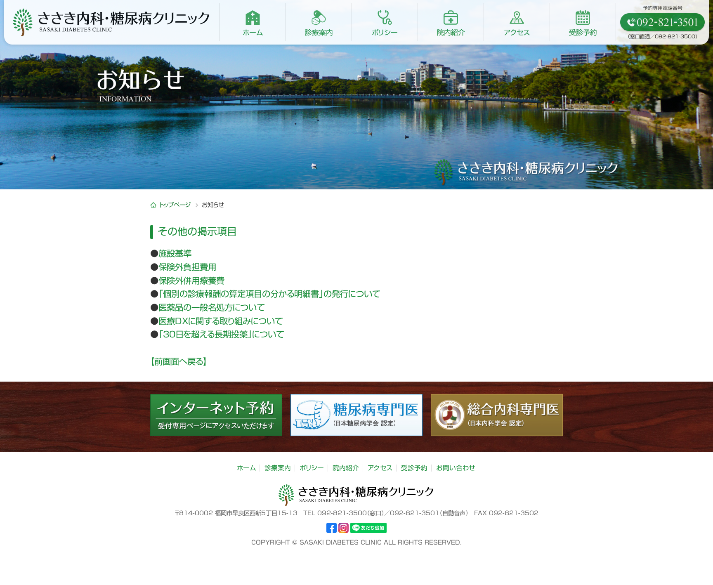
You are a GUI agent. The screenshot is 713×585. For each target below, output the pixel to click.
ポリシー (312, 468)
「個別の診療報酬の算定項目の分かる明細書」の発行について (269, 294)
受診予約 (414, 468)
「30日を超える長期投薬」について (221, 334)
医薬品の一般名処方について (211, 307)
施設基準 (174, 253)
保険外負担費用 (187, 267)
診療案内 (277, 468)
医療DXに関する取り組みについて (220, 321)
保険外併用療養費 (191, 280)
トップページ (176, 205)
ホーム (246, 468)
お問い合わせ (455, 468)
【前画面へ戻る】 (178, 361)
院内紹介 (346, 468)
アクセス (380, 468)
